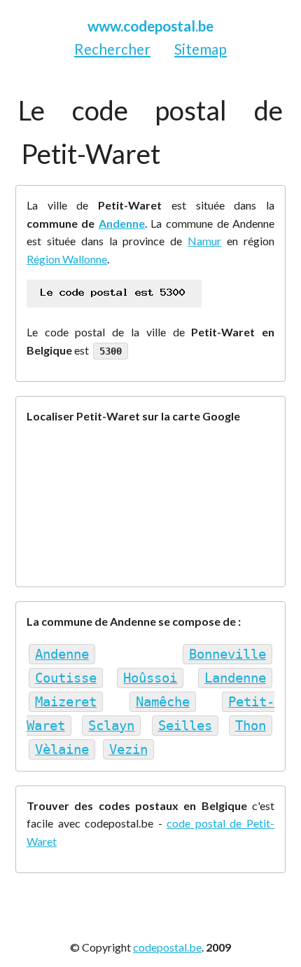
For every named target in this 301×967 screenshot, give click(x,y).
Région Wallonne (67, 259)
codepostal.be (167, 947)
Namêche (163, 701)
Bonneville (227, 654)
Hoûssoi (150, 678)
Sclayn (111, 725)
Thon (250, 725)
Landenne (235, 678)
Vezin (128, 749)
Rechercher (112, 48)
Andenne (122, 223)
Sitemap (200, 48)
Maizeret (66, 701)
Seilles (185, 725)
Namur (204, 240)
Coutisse (66, 678)
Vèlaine (62, 749)
